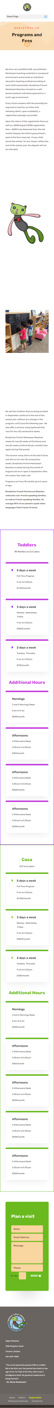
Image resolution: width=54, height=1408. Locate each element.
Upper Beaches (12, 1341)
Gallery (22, 1397)
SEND (34, 1275)
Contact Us (37, 1401)
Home (12, 1397)
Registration (35, 1397)
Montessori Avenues (18, 1401)
